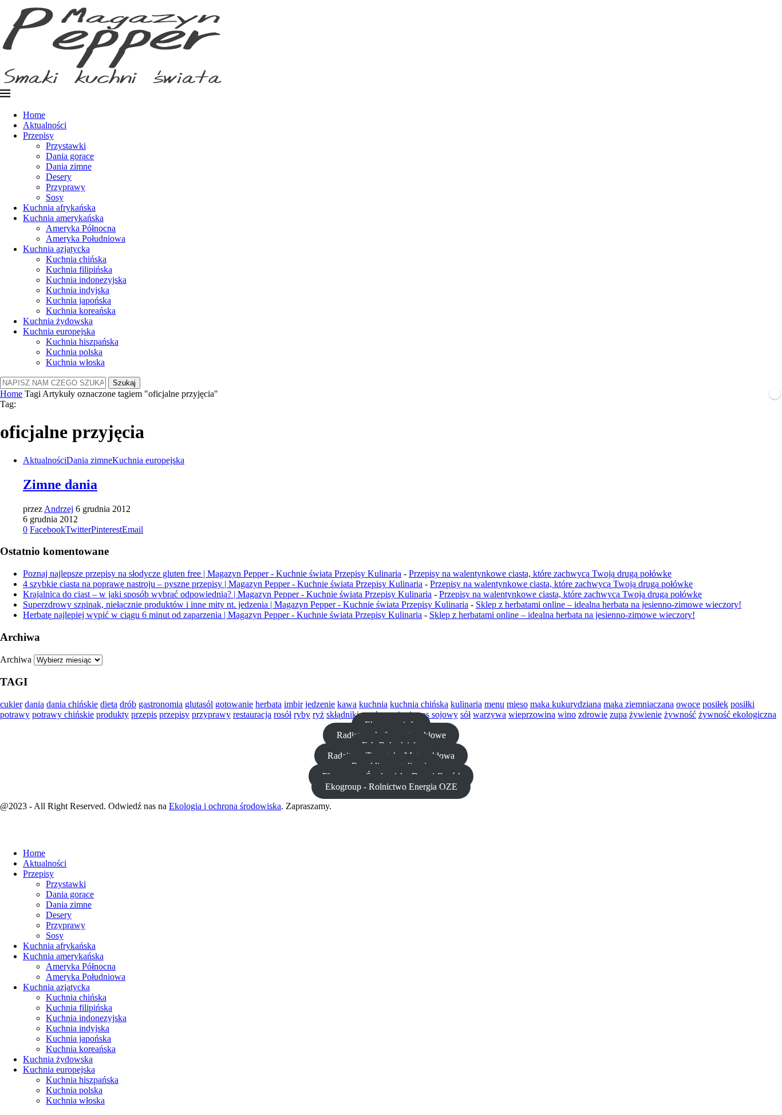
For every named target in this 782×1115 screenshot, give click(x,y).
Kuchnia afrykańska (59, 207)
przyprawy (211, 714)
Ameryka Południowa (85, 238)
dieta (108, 704)
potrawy (15, 714)
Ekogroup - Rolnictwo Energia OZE (391, 786)
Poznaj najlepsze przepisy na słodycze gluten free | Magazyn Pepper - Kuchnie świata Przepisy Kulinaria (212, 573)
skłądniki (342, 714)
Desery (59, 177)
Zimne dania (60, 484)
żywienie (645, 714)
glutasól (199, 704)
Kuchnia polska (74, 352)
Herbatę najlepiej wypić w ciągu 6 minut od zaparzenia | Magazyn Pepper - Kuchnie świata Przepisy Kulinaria (222, 615)
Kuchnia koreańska (81, 311)
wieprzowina (531, 714)
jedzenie (320, 704)
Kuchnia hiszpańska (82, 341)
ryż (318, 714)
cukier (11, 704)
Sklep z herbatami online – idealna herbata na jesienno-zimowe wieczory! (608, 604)
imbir (293, 704)
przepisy (174, 714)
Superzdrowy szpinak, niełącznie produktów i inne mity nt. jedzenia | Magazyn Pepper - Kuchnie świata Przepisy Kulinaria (245, 604)
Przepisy (38, 135)
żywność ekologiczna (737, 714)
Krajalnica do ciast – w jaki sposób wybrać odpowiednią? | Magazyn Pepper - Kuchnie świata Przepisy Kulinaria (227, 594)
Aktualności (44, 125)
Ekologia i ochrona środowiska (225, 806)
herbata (268, 704)
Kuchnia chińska (76, 259)
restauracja (252, 714)
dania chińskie (72, 704)
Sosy (55, 197)
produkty (112, 714)
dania (34, 704)
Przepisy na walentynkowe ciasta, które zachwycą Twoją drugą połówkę (540, 573)
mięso (517, 704)
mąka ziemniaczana (638, 704)
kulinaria (466, 704)
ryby (302, 714)
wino (567, 714)
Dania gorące (70, 156)
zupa (618, 714)
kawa (347, 704)
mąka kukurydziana (565, 704)
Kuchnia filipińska (79, 269)
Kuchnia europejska (59, 331)
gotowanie (234, 704)
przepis (144, 714)
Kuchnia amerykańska (63, 218)
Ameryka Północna (81, 228)
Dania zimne (69, 166)
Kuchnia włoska (75, 362)
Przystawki (66, 146)
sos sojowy (438, 714)
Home (34, 115)
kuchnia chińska (419, 704)
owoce (688, 704)
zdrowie (592, 714)
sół (465, 714)
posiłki (742, 704)
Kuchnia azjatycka (56, 249)
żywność (680, 714)
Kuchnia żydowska (58, 321)
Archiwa (15, 659)
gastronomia (161, 704)
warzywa (489, 714)
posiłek (715, 704)
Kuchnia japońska (78, 300)
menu (494, 704)
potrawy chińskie (63, 714)
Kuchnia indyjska (77, 290)
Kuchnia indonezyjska (86, 280)
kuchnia (373, 704)
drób (128, 704)
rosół (282, 714)
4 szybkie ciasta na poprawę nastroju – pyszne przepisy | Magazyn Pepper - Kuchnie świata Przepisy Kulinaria (222, 584)
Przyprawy (65, 187)
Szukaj (124, 383)
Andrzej (58, 509)
